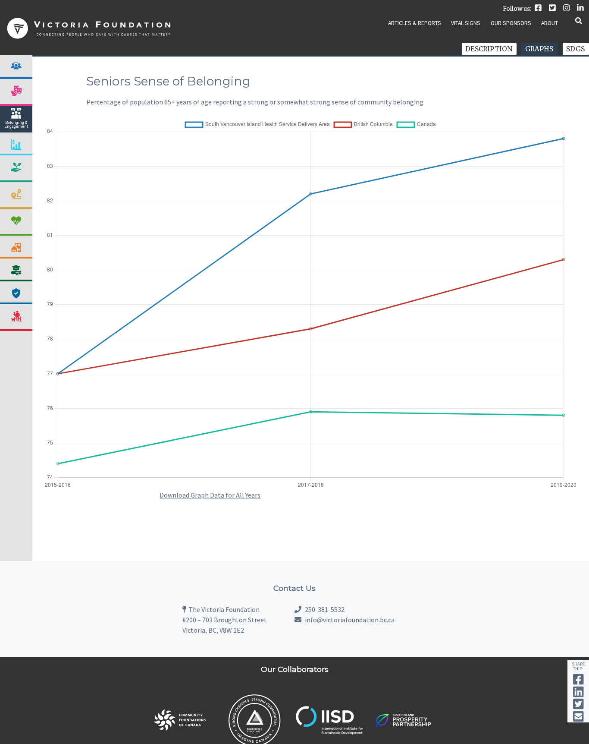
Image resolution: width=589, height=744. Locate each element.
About (549, 23)
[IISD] (329, 732)
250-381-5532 (324, 609)
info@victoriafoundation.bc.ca (350, 619)
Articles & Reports (414, 23)
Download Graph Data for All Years (210, 495)
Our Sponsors (511, 23)
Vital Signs (465, 23)
